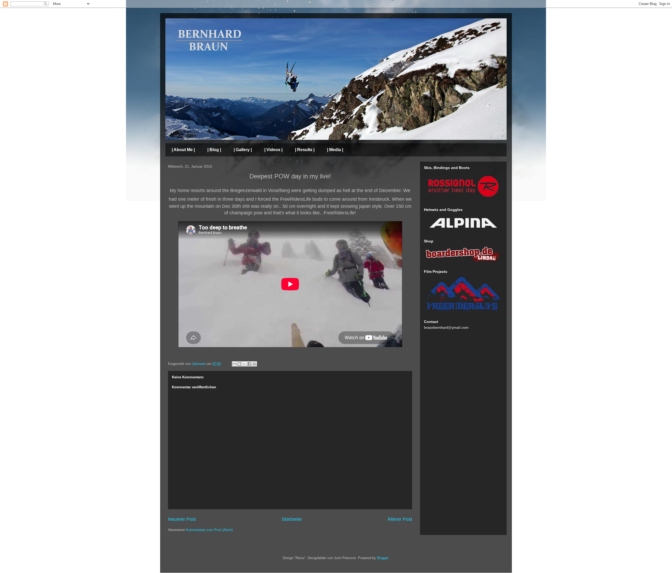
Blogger (382, 558)
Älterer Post (399, 519)
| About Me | (183, 149)
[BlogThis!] (239, 364)
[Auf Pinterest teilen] (254, 364)
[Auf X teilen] (244, 364)
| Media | (335, 149)
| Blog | (214, 149)
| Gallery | (243, 149)
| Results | (304, 149)
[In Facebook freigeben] (249, 364)
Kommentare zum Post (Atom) (209, 530)
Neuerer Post (182, 519)
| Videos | (273, 149)
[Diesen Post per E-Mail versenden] (234, 364)
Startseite (292, 519)
